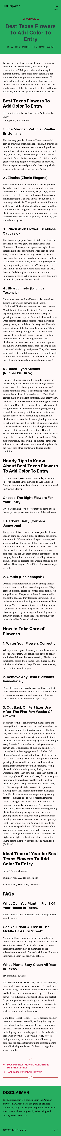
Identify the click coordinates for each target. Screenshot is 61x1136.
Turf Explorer (11, 6)
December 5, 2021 (45, 46)
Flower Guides (30, 19)
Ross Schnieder (21, 46)
